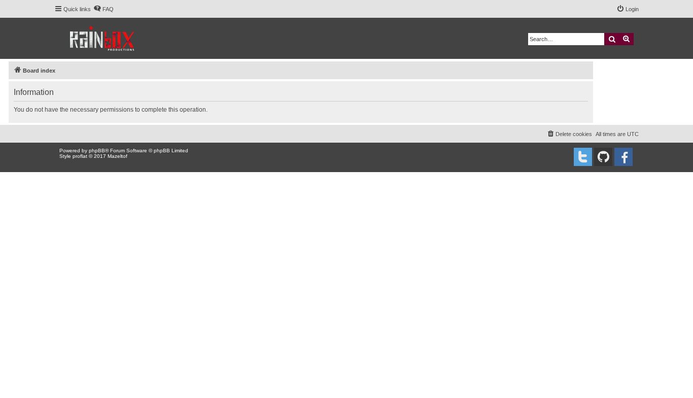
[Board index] (102, 38)
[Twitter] (583, 157)
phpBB (97, 150)
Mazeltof (117, 156)
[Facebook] (623, 157)
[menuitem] (103, 9)
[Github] (603, 157)
